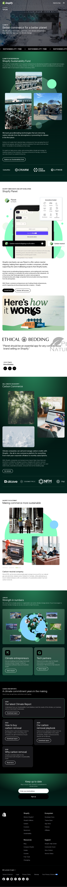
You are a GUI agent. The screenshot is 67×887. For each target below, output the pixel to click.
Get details (7, 471)
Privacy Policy (26, 874)
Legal (17, 874)
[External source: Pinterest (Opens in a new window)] (27, 879)
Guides (26, 850)
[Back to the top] (4, 814)
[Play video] (33, 313)
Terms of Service (7, 874)
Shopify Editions (28, 820)
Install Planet (8, 290)
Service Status (49, 853)
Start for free (57, 3)
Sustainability (27, 833)
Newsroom (27, 830)
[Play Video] (4, 329)
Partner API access (23, 290)
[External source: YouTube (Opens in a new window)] (11, 879)
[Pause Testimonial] (10, 368)
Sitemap (36, 874)
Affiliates (47, 830)
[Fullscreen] (63, 329)
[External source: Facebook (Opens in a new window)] (3, 879)
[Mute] (56, 329)
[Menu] (64, 3)
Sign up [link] (33, 796)
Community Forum (50, 847)
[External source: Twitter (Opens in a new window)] (7, 879)
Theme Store (48, 820)
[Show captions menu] (53, 329)
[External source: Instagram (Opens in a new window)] (15, 879)
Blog (25, 843)
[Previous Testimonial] (5, 368)
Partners (47, 827)
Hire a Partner (49, 850)
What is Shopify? (29, 817)
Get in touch (11, 671)
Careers (26, 823)
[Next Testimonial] (14, 368)
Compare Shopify (29, 847)
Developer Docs (49, 817)
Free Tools (27, 857)
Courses (26, 853)
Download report (12, 713)
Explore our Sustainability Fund (14, 159)
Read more (10, 762)
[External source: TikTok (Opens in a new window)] (19, 879)
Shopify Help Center (51, 843)
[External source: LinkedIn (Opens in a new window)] (23, 879)
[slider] (30, 329)
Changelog (27, 860)
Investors (26, 827)
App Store (48, 823)
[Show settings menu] (59, 329)
